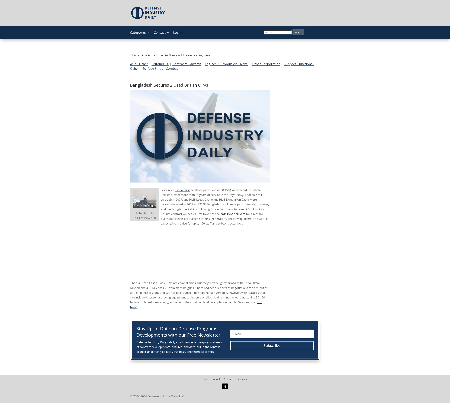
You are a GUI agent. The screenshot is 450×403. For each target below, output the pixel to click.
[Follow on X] (225, 386)
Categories (138, 33)
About (216, 379)
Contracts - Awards (186, 64)
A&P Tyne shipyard (232, 214)
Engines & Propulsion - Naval (226, 64)
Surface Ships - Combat (160, 68)
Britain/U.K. (160, 64)
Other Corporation (266, 64)
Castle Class (182, 190)
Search (298, 32)
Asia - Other (139, 64)
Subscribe (242, 379)
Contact (160, 33)
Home (205, 379)
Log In (177, 33)
